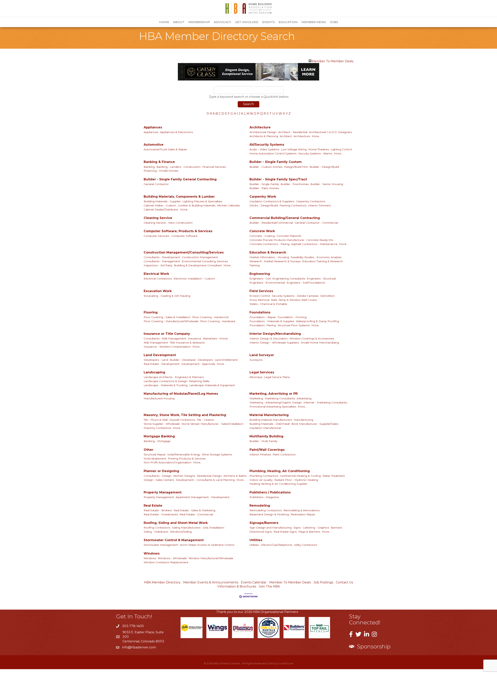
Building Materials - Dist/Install (269, 423)
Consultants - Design (157, 475)
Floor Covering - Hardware (217, 321)
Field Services (261, 291)
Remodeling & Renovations (301, 510)
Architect (286, 136)
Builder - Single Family (264, 184)
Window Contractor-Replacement (166, 562)
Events (268, 22)
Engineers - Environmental (267, 282)
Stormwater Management (161, 544)
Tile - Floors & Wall (156, 419)
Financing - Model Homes (161, 170)
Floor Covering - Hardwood (210, 317)
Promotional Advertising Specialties (272, 406)
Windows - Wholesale (172, 558)
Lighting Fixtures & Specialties (202, 201)
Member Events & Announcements (210, 582)
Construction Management (200, 257)
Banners (336, 527)
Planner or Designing (161, 471)
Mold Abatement (155, 458)
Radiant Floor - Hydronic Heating (296, 479)
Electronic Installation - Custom (194, 278)
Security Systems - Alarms (315, 153)
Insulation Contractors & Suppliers (271, 201)
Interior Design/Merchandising (275, 334)
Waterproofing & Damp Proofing (317, 321)
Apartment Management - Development (202, 497)
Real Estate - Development (162, 363)
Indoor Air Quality (261, 479)
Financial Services (214, 166)
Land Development (160, 355)
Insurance (194, 338)
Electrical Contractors (158, 278)
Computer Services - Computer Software (170, 235)
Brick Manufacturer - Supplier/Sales (314, 423)
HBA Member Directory (162, 582)
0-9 (209, 113)
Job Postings (323, 582)
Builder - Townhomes (295, 184)
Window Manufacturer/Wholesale (211, 558)
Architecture (260, 127)
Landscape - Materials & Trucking (166, 385)
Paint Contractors (284, 454)
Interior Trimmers (319, 205)
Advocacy (222, 22)
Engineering (259, 274)
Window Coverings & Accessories (311, 338)
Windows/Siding (181, 531)
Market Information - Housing (269, 257)
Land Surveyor (261, 355)
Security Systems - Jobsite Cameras (295, 295)
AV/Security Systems (266, 144)
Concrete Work (262, 231)
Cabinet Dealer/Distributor (161, 209)
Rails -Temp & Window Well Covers (294, 299)
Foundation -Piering (262, 325)
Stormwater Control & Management (174, 540)
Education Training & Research (322, 261)
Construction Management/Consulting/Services (184, 252)
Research (255, 261)
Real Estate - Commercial (196, 514)
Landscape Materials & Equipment (212, 385)
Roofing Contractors (157, 527)
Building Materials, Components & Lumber (179, 196)
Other (148, 450)
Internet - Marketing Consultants (325, 402)
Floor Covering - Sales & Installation (167, 317)
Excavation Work (158, 291)
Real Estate (153, 505)
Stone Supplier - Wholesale (162, 423)
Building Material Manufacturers (270, 419)
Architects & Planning (263, 136)
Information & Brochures (236, 586)
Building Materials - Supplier (162, 201)
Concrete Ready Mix (319, 239)
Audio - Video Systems (264, 149)
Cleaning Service (158, 218)
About (178, 22)
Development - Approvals (198, 363)
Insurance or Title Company (167, 334)
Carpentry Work (262, 196)
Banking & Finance (159, 162)
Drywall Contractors (182, 419)
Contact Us (344, 582)
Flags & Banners (309, 531)
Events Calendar (254, 582)
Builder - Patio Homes (264, 188)
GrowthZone (285, 663)
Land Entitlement (226, 359)
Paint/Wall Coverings (267, 450)
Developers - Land (156, 359)
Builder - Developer (183, 359)
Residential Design (209, 475)
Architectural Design (262, 132)
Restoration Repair (303, 514)
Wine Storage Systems (217, 454)
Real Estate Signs (285, 531)
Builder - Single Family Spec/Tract (278, 179)
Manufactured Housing (159, 398)
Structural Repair (155, 454)
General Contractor (156, 184)
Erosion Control (259, 295)
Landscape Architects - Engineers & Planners (174, 377)
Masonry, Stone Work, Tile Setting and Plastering (185, 415)
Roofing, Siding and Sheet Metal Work (176, 523)
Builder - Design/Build (324, 166)
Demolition (327, 295)
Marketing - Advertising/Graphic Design (275, 402)
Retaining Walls (199, 381)
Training (254, 265)
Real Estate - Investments (161, 514)
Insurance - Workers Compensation (167, 346)
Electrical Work (156, 274)
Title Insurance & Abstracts (187, 342)
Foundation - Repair (262, 317)
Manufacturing (303, 419)
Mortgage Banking (159, 436)
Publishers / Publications (270, 492)
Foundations (259, 312)
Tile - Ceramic (205, 419)
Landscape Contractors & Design (165, 381)
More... (316, 136)
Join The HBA (269, 586)
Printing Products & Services (187, 458)
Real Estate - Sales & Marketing (194, 510)
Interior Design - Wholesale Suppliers (274, 342)
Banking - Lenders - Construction (178, 166)
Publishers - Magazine (264, 497)
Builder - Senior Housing (326, 184)
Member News (314, 22)
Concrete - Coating (262, 235)
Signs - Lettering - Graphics (311, 527)
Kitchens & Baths (234, 475)
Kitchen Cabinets (228, 205)
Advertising (304, 398)
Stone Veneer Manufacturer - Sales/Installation (212, 423)
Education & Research (267, 252)
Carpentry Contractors (310, 201)
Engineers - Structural (321, 278)
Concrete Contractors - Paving (269, 244)
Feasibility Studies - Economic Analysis (316, 257)
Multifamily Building (266, 436)
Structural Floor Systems (294, 325)
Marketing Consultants (280, 398)
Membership (199, 22)
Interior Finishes (260, 454)
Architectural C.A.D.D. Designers (330, 132)
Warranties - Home (215, 338)
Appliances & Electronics (176, 132)
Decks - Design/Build (263, 205)
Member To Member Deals (332, 60)
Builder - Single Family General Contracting (180, 179)
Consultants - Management (162, 261)
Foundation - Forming (292, 317)
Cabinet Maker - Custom (160, 205)
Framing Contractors (293, 205)
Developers (205, 359)
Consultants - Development (162, 257)
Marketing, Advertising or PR (273, 393)
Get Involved (246, 22)
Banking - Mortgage (157, 441)
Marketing (256, 398)
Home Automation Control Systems (272, 153)
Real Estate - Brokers (158, 510)
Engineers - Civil (260, 278)
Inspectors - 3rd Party (158, 265)
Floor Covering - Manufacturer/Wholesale (171, 321)
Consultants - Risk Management (165, 338)
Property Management (163, 492)
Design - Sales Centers (159, 479)
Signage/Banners (263, 523)
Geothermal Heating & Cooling (300, 475)
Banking (149, 166)
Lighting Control (341, 149)
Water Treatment (333, 475)
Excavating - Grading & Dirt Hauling (167, 295)
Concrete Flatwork (288, 235)
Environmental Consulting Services (205, 261)
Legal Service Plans (277, 377)
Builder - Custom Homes (265, 166)
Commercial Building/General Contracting (284, 218)
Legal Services (261, 372)
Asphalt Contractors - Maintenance (314, 244)
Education (288, 22)
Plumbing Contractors (263, 475)
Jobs (334, 22)
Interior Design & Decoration (268, 338)
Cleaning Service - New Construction (168, 222)
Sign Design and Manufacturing (270, 527)
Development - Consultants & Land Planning (205, 479)
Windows (152, 553)
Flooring (151, 312)
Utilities (255, 540)
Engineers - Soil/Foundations (306, 282)
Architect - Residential (292, 132)
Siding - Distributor (156, 531)
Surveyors (255, 359)
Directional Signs (260, 531)
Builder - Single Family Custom (275, 162)
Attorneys (255, 377)
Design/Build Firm (296, 166)
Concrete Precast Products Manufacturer (276, 239)
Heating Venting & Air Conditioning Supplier (278, 483)
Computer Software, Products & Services (178, 231)
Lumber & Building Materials (196, 205)
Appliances (153, 127)
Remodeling (259, 505)
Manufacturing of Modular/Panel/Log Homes (181, 393)
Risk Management (156, 342)
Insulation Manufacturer (265, 427)
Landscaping (154, 372)
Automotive (153, 144)
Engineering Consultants (288, 278)
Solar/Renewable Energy (183, 454)
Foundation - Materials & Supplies (271, 321)
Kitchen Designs (184, 475)
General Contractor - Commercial (316, 222)
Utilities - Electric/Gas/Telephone (270, 544)
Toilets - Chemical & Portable (268, 303)
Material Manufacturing (269, 415)
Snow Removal (259, 299)
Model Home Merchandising (320, 342)
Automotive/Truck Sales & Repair (165, 149)
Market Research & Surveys (282, 261)
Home (164, 22)
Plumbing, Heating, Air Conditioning (279, 471)
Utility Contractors (305, 544)
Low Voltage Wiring (294, 149)
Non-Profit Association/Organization (167, 462)
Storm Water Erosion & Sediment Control (207, 544)
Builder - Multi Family (263, 441)
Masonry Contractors (157, 427)
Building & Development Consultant (198, 265)
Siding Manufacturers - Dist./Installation (198, 527)
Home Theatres (318, 149)
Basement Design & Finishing (269, 514)
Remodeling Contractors (265, 510)
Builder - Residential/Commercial (271, 222)
